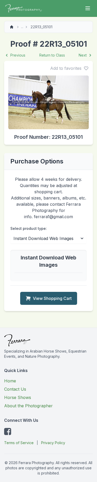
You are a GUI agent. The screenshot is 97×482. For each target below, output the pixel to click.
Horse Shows (17, 397)
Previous (17, 55)
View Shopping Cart (52, 298)
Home (10, 380)
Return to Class (52, 55)
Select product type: (28, 228)
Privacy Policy (53, 442)
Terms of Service (19, 442)
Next (83, 55)
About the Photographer (28, 405)
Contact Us (15, 389)
